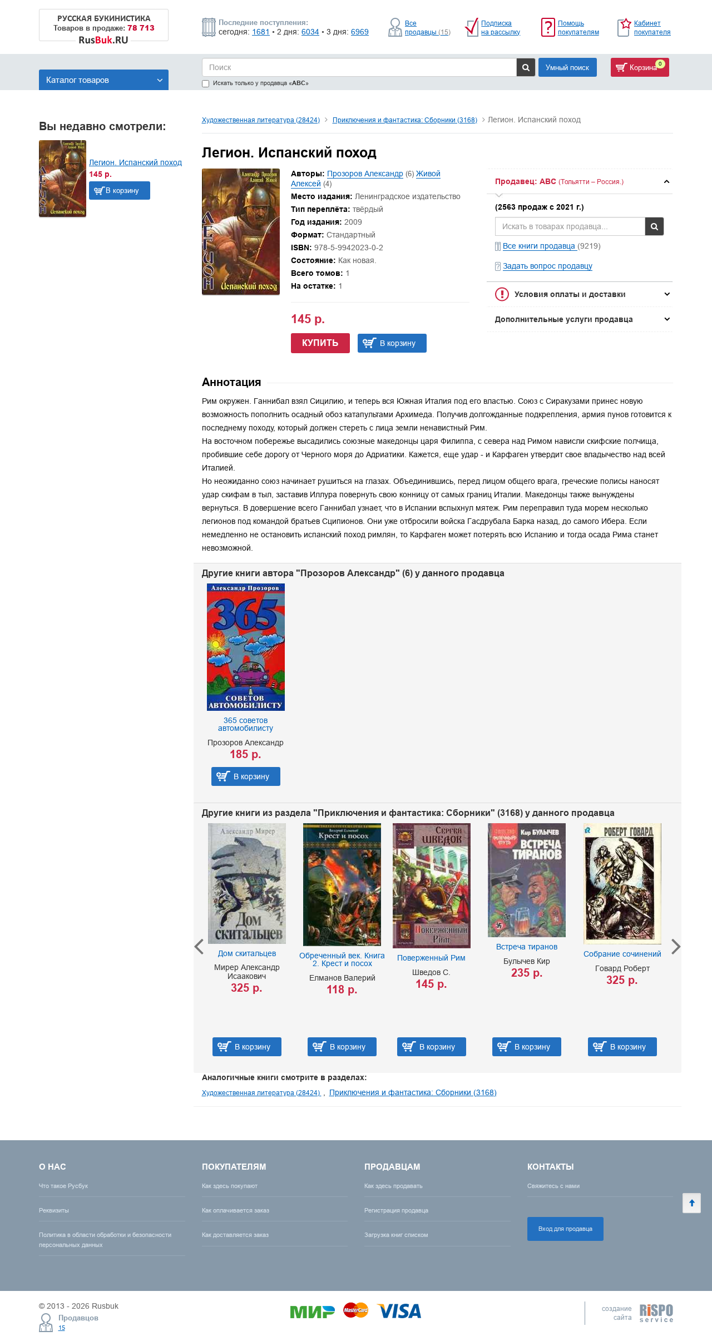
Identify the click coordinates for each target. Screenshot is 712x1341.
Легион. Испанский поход (135, 162)
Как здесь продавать (393, 1186)
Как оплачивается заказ (235, 1210)
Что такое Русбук (63, 1186)
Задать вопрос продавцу (547, 265)
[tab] (580, 181)
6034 (310, 31)
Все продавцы (428, 27)
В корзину (122, 190)
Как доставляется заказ (235, 1235)
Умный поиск (567, 67)
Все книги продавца (540, 245)
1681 (261, 31)
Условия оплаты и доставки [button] (570, 294)
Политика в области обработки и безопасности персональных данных (105, 1239)
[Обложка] (241, 292)
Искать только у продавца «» (261, 83)
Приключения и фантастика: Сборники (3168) (405, 120)
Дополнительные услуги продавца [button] (564, 319)
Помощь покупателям (578, 27)
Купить (320, 343)
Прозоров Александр (365, 173)
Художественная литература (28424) (261, 120)
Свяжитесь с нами (553, 1186)
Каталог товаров (77, 80)
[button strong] (580, 181)
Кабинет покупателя (652, 27)
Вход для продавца (565, 1229)
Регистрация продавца (396, 1210)
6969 (360, 31)
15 (61, 1328)
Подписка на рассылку (500, 27)
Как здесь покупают (230, 1186)
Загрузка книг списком (396, 1235)
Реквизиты (54, 1210)
